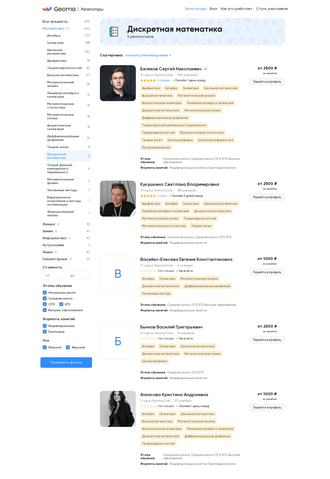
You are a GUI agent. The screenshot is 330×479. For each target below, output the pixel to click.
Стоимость (52, 267)
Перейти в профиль (267, 81)
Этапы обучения (57, 286)
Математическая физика (60, 181)
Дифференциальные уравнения (63, 138)
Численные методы (62, 190)
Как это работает (237, 9)
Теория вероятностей (64, 68)
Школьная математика (56, 51)
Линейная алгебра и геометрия (63, 94)
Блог (214, 9)
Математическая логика (60, 116)
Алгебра (53, 35)
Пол (46, 340)
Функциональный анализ (60, 213)
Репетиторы (195, 9)
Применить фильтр (66, 362)
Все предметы (55, 21)
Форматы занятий (59, 319)
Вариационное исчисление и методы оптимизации (64, 200)
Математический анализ (60, 84)
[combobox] (148, 55)
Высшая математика (63, 75)
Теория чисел (57, 147)
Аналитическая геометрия (59, 127)
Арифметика (56, 60)
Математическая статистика (60, 105)
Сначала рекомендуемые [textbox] (146, 55)
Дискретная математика (56, 156)
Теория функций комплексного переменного (59, 168)
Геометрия (55, 42)
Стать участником (272, 9)
